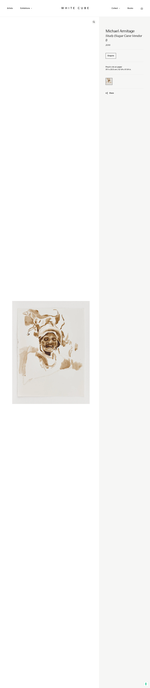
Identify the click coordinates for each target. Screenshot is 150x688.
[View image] (94, 22)
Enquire (111, 56)
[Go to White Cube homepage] (75, 8)
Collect (115, 8)
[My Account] (142, 8)
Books (130, 8)
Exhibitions (25, 8)
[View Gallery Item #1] (109, 81)
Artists (10, 8)
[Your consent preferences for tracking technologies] (146, 684)
